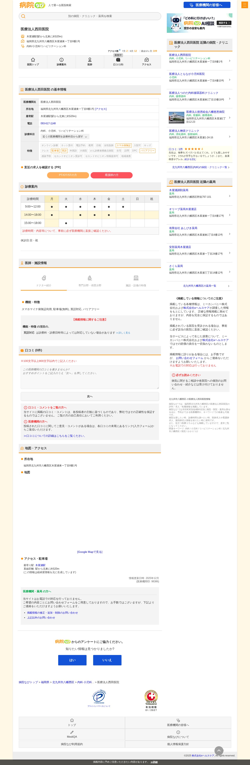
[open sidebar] (244, 5)
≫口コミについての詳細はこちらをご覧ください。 (55, 435)
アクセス (146, 64)
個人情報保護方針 (178, 744)
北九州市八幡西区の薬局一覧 (199, 285)
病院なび (32, 5)
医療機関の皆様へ (209, 5)
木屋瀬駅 (40, 565)
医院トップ (33, 64)
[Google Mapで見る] (89, 551)
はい (72, 660)
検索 (109, 16)
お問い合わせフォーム (189, 358)
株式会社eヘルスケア (196, 307)
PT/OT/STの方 (68, 174)
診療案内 (61, 64)
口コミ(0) (118, 64)
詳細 (155, 762)
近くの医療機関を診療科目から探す (63, 136)
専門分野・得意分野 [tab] (90, 285)
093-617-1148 (48, 123)
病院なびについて (178, 736)
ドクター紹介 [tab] (43, 285)
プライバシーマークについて (99, 706)
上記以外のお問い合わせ (41, 617)
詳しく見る (124, 332)
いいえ (107, 660)
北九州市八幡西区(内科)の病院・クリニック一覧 (199, 167)
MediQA (72, 736)
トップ (72, 725)
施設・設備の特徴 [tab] (136, 285)
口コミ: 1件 (176, 149)
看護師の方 (112, 174)
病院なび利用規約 (72, 744)
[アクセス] (101, 108)
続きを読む (190, 159)
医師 (90, 64)
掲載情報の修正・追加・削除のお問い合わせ (52, 612)
